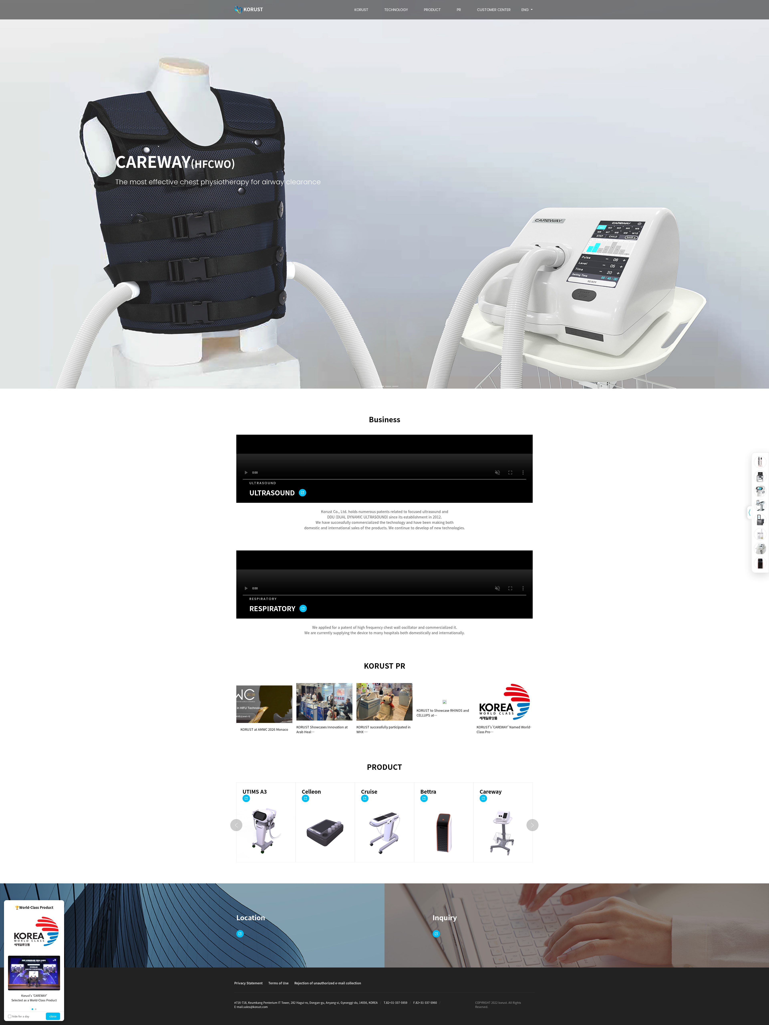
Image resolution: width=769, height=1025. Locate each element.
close (52, 1016)
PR (459, 9)
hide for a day (20, 1016)
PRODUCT (432, 9)
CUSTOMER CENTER (494, 9)
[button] (32, 1009)
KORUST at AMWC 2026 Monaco (264, 729)
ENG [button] (525, 9)
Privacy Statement (248, 983)
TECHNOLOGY (396, 9)
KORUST (361, 9)
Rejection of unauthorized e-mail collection (327, 983)
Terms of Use (278, 983)
